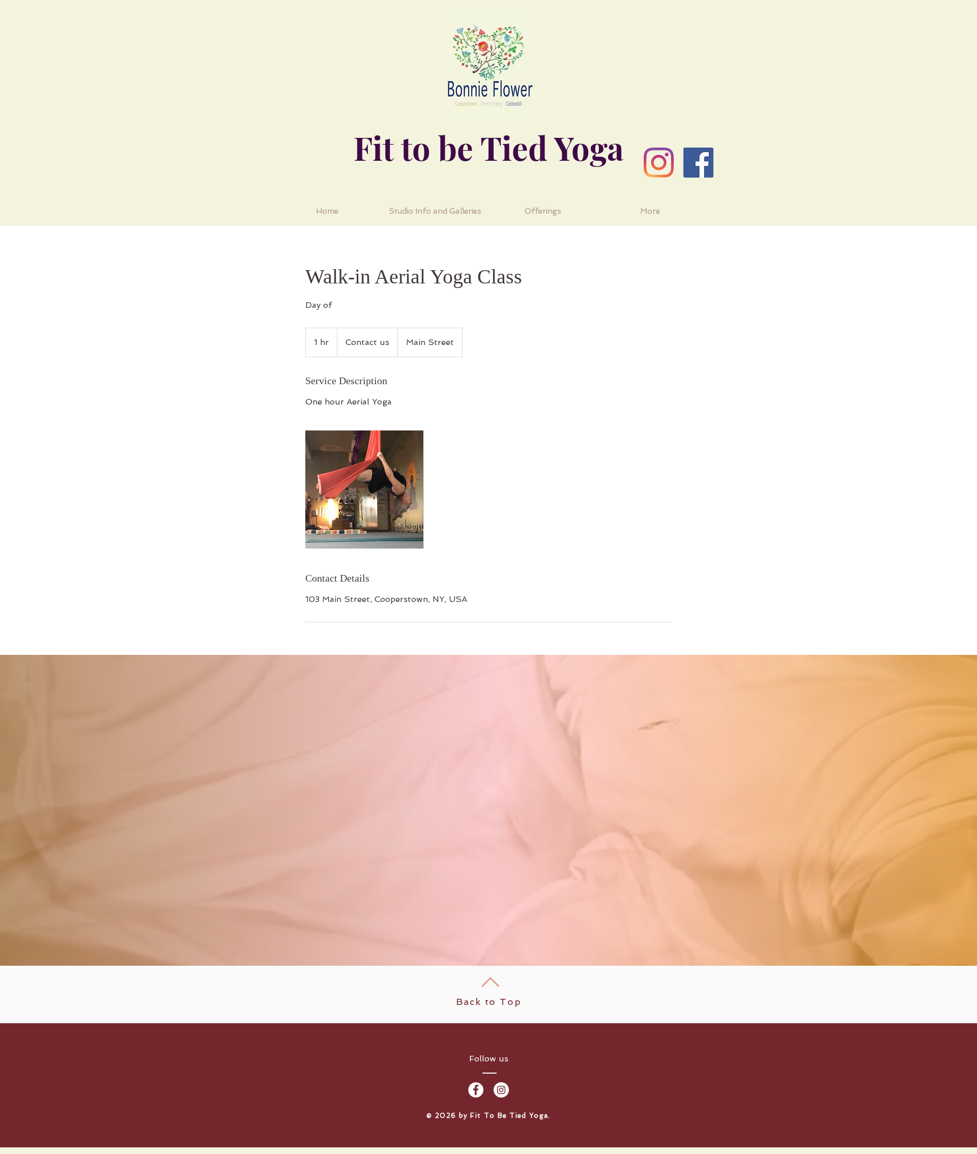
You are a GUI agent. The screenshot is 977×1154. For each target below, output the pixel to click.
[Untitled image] (364, 489)
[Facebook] (698, 163)
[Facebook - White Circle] (475, 1090)
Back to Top (489, 1001)
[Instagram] (659, 163)
